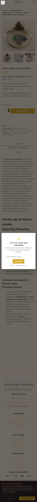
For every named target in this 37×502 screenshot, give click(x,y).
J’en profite (18, 261)
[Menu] (3, 2)
